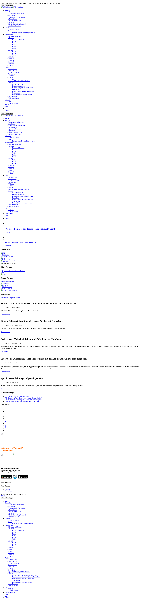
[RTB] (3, 253)
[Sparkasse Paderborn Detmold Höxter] (13, 271)
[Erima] (3, 272)
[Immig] (7, 288)
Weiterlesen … (5, 314)
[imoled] (3, 258)
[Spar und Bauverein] (7, 281)
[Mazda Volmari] (6, 287)
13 (5, 427)
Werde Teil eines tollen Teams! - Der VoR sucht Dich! (30, 229)
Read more (8, 232)
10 (5, 422)
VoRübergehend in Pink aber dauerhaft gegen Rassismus (22, 401)
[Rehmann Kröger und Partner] (10, 298)
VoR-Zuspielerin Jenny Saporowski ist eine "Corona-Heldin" (23, 398)
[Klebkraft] (4, 285)
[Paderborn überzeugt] (8, 260)
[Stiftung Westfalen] (7, 256)
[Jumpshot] (4, 261)
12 (5, 425)
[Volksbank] (5, 283)
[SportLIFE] (5, 274)
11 (5, 423)
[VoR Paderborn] (12, 7)
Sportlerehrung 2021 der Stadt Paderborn (17, 396)
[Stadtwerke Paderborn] (5, 255)
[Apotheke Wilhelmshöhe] (9, 290)
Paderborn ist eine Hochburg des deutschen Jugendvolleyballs (23, 400)
